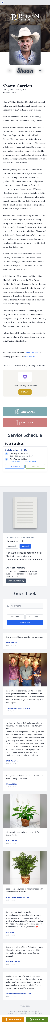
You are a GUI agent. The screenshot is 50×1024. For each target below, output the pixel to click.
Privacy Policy (18, 1013)
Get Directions (15, 466)
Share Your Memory (16, 581)
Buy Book (25, 546)
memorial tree (32, 352)
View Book (12, 546)
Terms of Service (31, 1013)
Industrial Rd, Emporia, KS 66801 (23, 461)
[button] (25, 669)
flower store (30, 356)
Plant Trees (35, 466)
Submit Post (25, 622)
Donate (25, 392)
